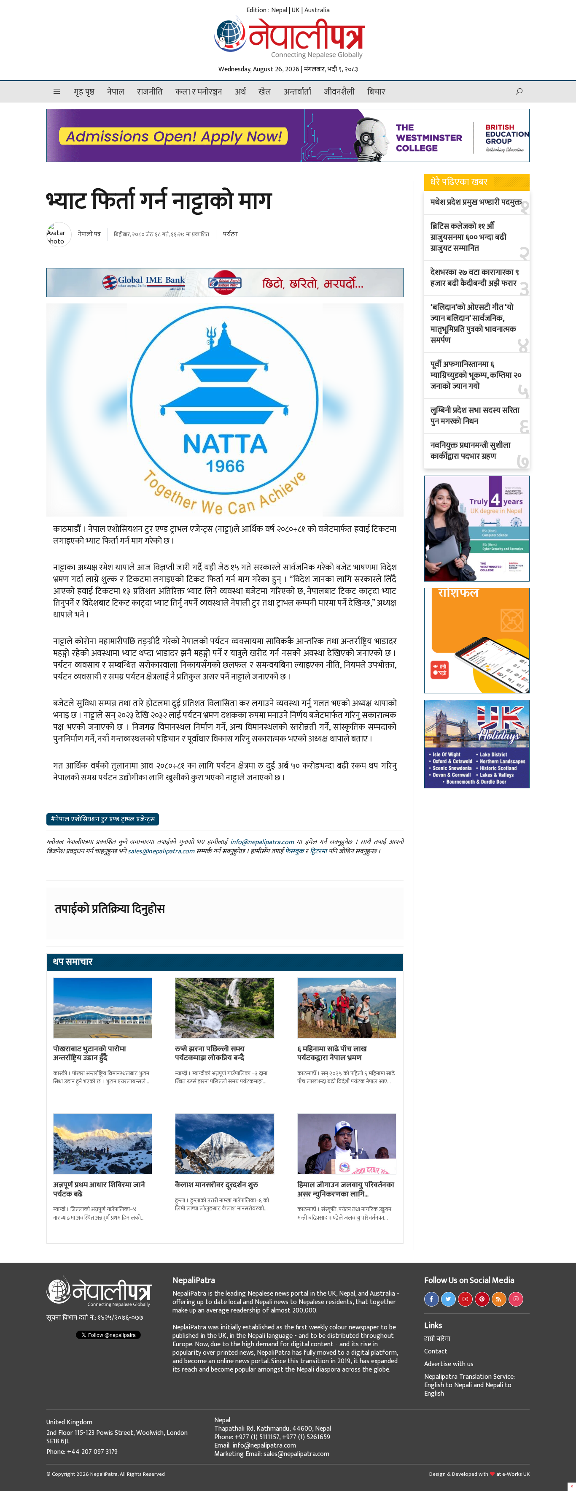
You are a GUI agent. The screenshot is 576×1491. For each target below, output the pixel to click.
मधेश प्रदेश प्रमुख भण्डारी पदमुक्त (476, 202)
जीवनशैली (339, 92)
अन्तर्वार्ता (297, 92)
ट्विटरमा (318, 851)
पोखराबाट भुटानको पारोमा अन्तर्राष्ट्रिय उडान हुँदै (89, 1054)
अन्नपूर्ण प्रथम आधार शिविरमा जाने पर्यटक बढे (99, 1190)
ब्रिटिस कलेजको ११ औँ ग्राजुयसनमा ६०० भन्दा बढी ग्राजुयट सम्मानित (468, 237)
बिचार (376, 92)
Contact (435, 1351)
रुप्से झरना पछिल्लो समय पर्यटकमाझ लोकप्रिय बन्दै (210, 1054)
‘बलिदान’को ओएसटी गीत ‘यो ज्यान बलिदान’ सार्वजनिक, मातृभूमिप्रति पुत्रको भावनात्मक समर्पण (473, 324)
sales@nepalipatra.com (161, 851)
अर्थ (240, 92)
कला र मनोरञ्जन (198, 92)
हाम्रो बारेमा (437, 1339)
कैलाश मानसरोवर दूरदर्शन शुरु (216, 1185)
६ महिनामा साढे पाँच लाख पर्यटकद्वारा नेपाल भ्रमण (332, 1054)
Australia (317, 10)
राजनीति (150, 92)
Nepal (279, 10)
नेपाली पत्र (89, 234)
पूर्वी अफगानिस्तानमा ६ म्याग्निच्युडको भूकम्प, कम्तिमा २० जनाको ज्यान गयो (476, 375)
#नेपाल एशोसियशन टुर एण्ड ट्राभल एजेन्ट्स (103, 819)
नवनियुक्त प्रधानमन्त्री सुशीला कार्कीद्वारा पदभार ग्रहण (471, 451)
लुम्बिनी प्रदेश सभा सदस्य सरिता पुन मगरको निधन (475, 416)
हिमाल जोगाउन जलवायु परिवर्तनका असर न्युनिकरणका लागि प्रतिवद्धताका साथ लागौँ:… (345, 1194)
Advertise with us (449, 1364)
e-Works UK (516, 1474)
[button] (56, 92)
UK (296, 10)
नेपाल (115, 92)
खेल (264, 92)
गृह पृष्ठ (84, 92)
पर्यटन (230, 234)
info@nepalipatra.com (262, 842)
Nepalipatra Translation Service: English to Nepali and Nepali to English (469, 1385)
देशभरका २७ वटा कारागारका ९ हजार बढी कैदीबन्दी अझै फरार (475, 278)
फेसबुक (294, 851)
